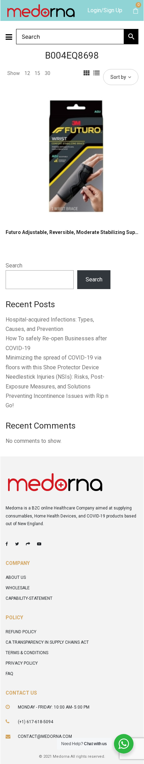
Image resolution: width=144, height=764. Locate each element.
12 (27, 73)
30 (47, 73)
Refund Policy (21, 631)
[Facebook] (7, 544)
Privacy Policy (22, 663)
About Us (16, 577)
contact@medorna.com (45, 736)
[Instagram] (28, 544)
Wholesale (18, 587)
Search (14, 265)
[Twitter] (17, 544)
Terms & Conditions (27, 652)
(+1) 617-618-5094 (35, 721)
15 (37, 73)
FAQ (9, 673)
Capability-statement (29, 598)
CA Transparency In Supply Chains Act (47, 642)
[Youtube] (39, 544)
